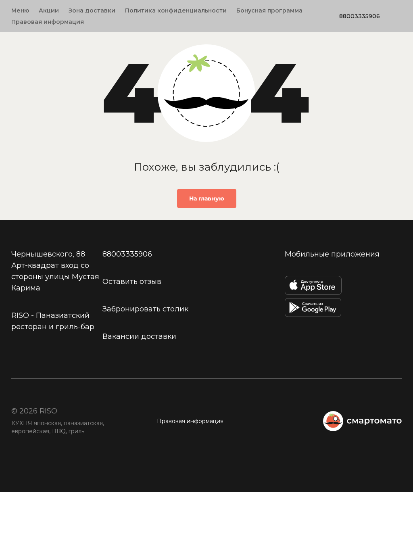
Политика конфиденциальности (176, 10)
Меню (20, 10)
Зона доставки (92, 10)
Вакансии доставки (139, 336)
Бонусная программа (269, 10)
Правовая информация (47, 21)
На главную (206, 198)
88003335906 (359, 16)
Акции (49, 10)
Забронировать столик (145, 309)
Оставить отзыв (131, 281)
